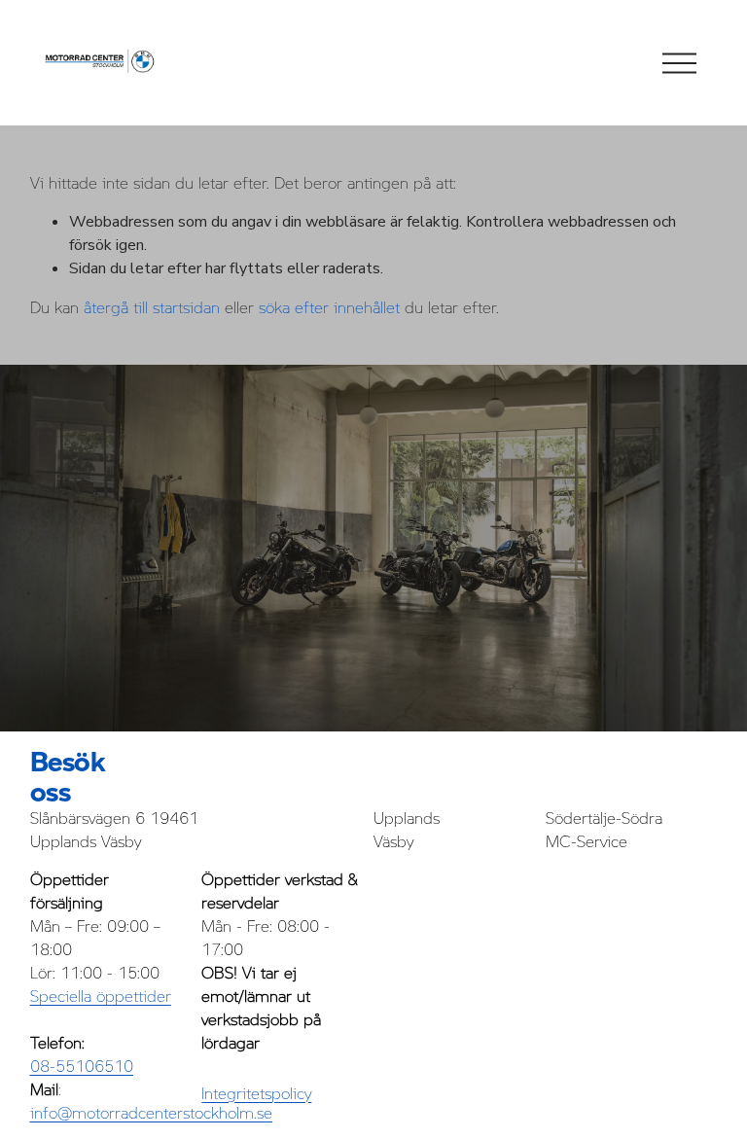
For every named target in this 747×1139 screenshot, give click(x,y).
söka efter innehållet (329, 307)
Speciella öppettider (100, 996)
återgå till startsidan (152, 307)
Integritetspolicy (256, 1093)
